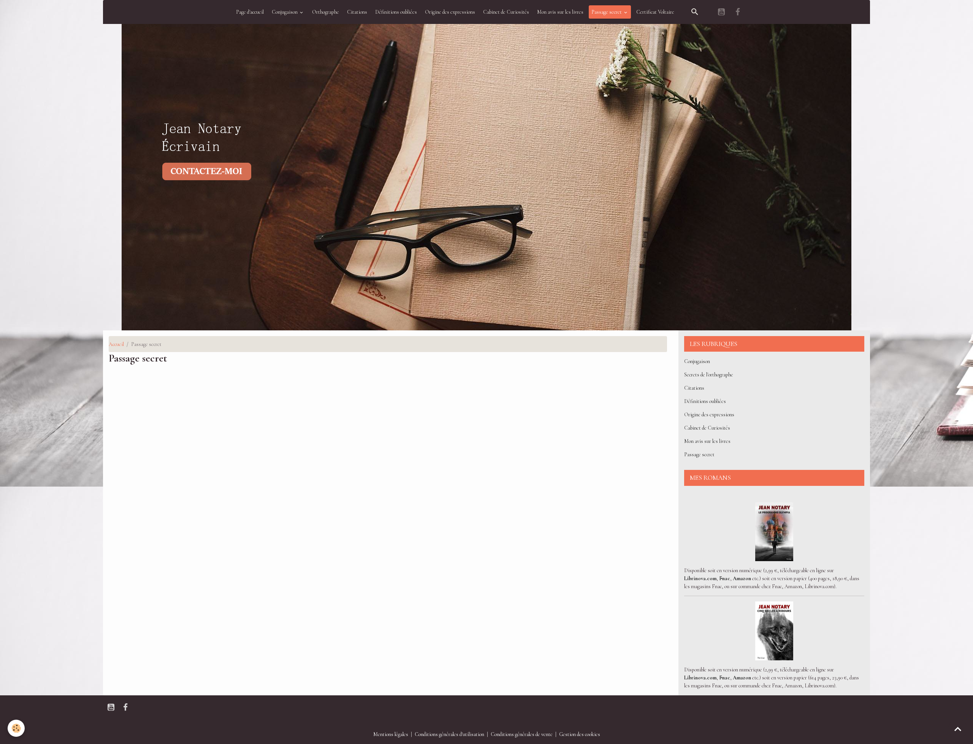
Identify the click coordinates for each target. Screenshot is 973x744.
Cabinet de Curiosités (506, 12)
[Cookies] (16, 728)
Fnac (724, 578)
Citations (357, 12)
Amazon (742, 578)
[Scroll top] (957, 728)
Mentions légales (390, 734)
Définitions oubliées (396, 12)
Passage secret (607, 12)
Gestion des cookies (579, 734)
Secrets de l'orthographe (708, 374)
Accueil (116, 344)
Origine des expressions (450, 12)
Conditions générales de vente (522, 734)
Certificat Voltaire (655, 12)
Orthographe (325, 12)
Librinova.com (700, 578)
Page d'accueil (250, 12)
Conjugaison (285, 12)
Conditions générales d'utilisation (449, 734)
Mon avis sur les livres (560, 12)
